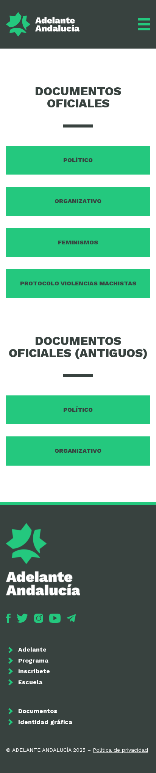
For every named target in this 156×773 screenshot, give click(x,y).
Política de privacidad (120, 750)
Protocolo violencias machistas (78, 283)
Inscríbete (34, 671)
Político (78, 160)
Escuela (30, 682)
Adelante (32, 649)
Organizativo (78, 201)
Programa (33, 660)
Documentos (37, 711)
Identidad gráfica (45, 722)
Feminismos (78, 242)
